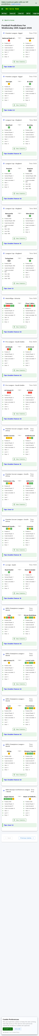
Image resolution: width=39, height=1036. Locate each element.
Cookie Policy (15, 1032)
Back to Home (9, 20)
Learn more (15, 4)
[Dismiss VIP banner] (36, 3)
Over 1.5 (20, 13)
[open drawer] (2, 9)
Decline (17, 1029)
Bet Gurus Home (12, 9)
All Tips (4, 13)
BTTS (28, 13)
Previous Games (25, 838)
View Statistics (20, 61)
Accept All (8, 1029)
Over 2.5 (12, 13)
